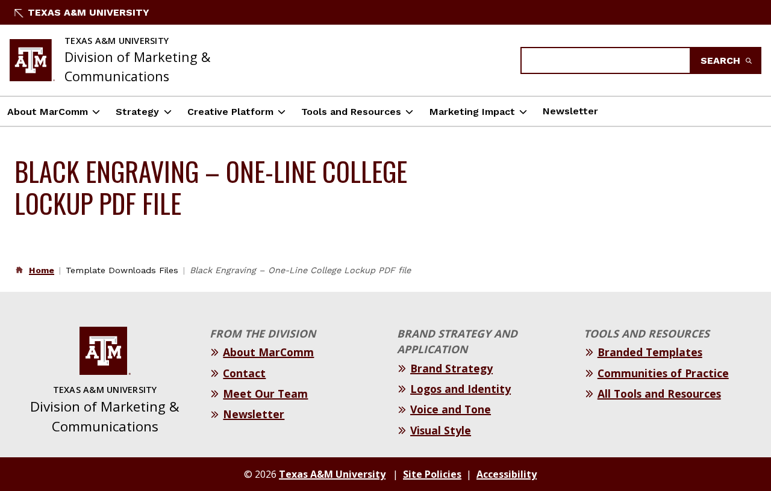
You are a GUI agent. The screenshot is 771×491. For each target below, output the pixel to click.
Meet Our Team (265, 393)
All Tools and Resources (659, 393)
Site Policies (432, 474)
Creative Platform (230, 111)
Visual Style (440, 430)
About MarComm (47, 111)
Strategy (137, 111)
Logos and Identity (460, 388)
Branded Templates (650, 352)
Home (41, 270)
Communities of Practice (663, 373)
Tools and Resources (351, 111)
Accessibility (506, 474)
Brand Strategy (451, 368)
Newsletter (570, 111)
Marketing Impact (472, 111)
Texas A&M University (88, 12)
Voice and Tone (450, 409)
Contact (244, 373)
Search (722, 60)
